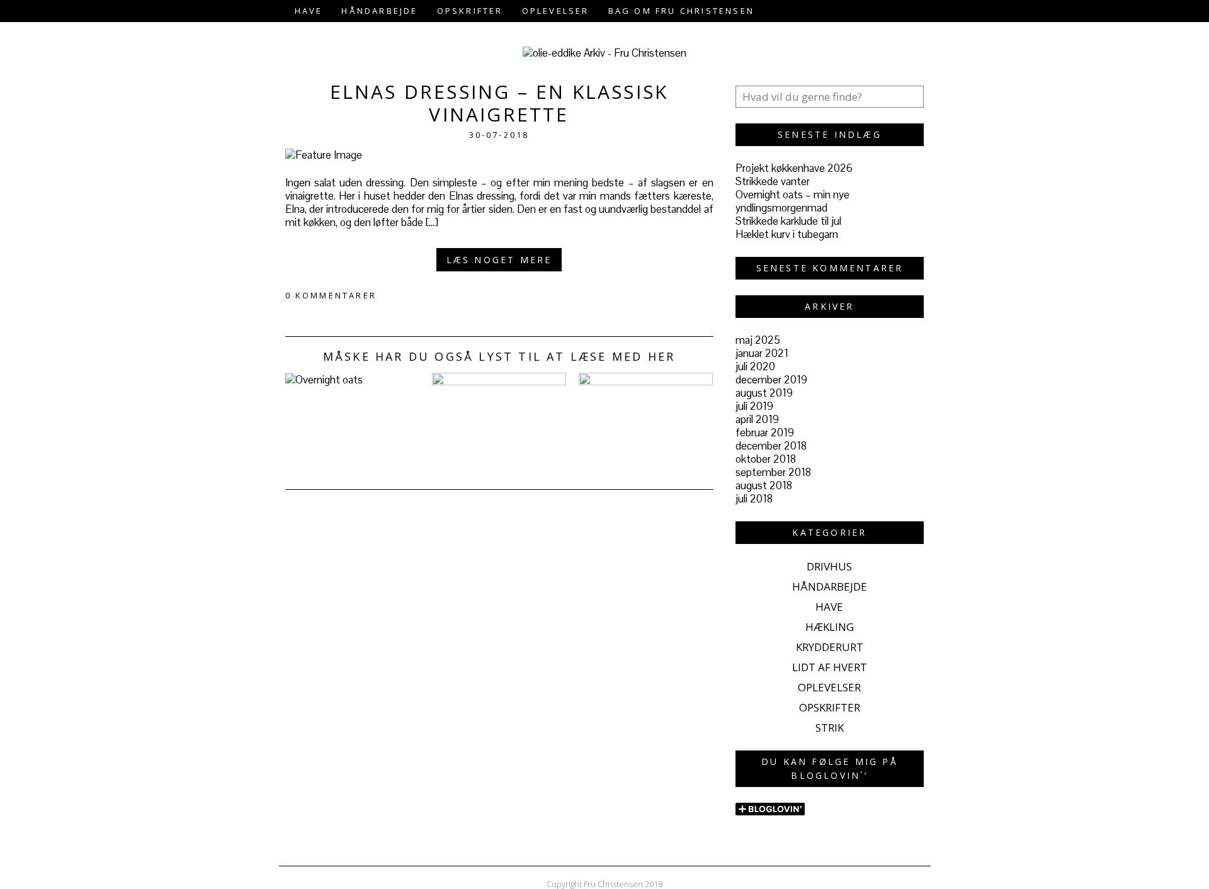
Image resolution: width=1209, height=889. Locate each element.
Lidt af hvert (829, 667)
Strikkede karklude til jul (788, 221)
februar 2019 (764, 432)
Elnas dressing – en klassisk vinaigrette (499, 103)
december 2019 (771, 380)
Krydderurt (829, 647)
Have (309, 10)
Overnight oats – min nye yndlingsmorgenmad (792, 201)
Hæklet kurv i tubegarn (786, 234)
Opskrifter (470, 10)
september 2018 (773, 472)
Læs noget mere (499, 260)
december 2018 (771, 446)
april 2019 (757, 419)
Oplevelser (555, 10)
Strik (829, 727)
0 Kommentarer (331, 295)
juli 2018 (754, 499)
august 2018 (763, 485)
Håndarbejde (379, 10)
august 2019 (764, 393)
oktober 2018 (765, 459)
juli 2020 (755, 366)
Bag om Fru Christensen (681, 10)
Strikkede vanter (772, 181)
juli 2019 (754, 406)
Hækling (829, 627)
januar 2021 (761, 353)
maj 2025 (757, 340)
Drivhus (829, 566)
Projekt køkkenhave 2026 (794, 168)
